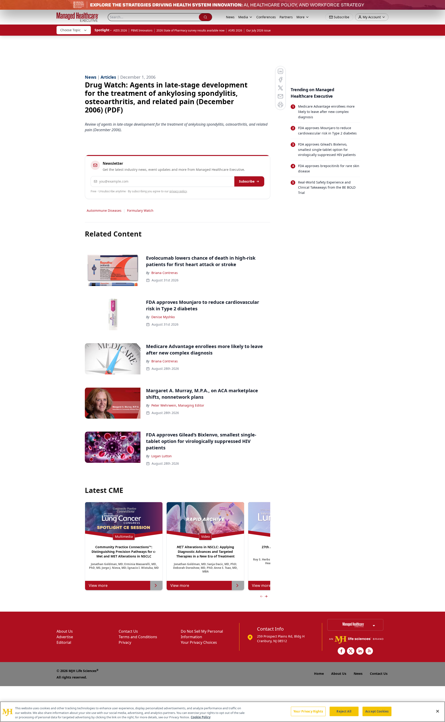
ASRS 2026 (235, 30)
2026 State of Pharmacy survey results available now (190, 30)
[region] (222, 711)
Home (319, 673)
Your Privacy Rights (308, 711)
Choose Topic (70, 30)
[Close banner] (439, 6)
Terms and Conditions (138, 636)
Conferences (266, 17)
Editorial (64, 642)
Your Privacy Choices (199, 642)
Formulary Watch (140, 210)
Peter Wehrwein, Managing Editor (177, 405)
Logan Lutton (161, 456)
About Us (65, 631)
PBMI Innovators (142, 30)
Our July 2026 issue (258, 30)
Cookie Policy (200, 717)
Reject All (344, 711)
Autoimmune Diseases (104, 210)
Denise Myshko (163, 317)
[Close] (437, 711)
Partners (286, 17)
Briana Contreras (164, 273)
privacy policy (178, 191)
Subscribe (246, 181)
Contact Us (128, 631)
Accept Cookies (376, 711)
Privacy (125, 642)
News (230, 17)
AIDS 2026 (120, 30)
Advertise (65, 636)
